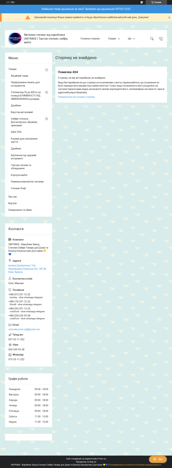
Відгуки (12, 203)
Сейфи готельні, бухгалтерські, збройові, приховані (24, 122)
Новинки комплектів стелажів (27, 181)
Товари (112, 38)
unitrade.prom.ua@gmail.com (24, 329)
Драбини (16, 105)
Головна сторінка (90, 38)
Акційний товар (19, 75)
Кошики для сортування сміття (24, 140)
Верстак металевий (22, 112)
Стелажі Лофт (18, 188)
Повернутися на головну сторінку (76, 97)
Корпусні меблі (19, 175)
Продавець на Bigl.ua (86, 462)
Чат (160, 459)
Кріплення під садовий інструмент (23, 157)
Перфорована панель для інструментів (25, 84)
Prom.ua (102, 459)
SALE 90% (16, 132)
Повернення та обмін (20, 210)
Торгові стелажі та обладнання (21, 167)
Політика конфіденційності (148, 465)
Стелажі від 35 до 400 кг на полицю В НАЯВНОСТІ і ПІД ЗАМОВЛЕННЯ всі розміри (26, 95)
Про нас (12, 196)
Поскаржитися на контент (122, 465)
